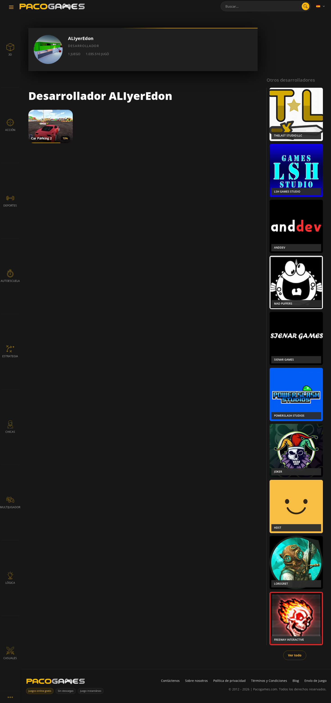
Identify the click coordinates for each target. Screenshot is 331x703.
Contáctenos (170, 680)
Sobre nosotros (196, 680)
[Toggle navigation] (11, 7)
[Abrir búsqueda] (305, 6)
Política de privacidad (229, 680)
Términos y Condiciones (269, 680)
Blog (295, 680)
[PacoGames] (55, 682)
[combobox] (266, 6)
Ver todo (295, 655)
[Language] (320, 6)
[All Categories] (10, 697)
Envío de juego (315, 680)
